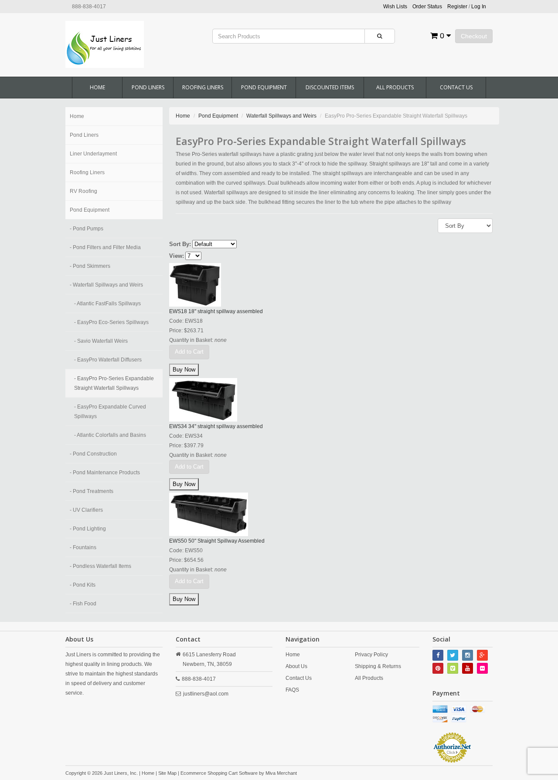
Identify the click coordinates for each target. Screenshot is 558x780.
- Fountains (83, 547)
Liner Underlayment (93, 154)
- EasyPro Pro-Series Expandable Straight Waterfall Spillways (114, 383)
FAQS (292, 690)
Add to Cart (189, 351)
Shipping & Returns (378, 666)
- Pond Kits (82, 585)
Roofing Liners (202, 87)
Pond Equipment (264, 87)
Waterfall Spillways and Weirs (281, 116)
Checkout (474, 36)
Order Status (427, 6)
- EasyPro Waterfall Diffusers (108, 360)
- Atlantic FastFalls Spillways (107, 304)
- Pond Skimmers (90, 266)
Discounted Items (330, 87)
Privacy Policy (371, 655)
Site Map (167, 773)
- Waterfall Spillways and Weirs (106, 285)
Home (97, 87)
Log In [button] (478, 6)
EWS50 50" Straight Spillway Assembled (217, 541)
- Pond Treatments (91, 491)
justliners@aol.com (205, 694)
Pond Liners (148, 87)
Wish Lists (395, 6)
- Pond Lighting (88, 529)
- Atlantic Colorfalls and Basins (110, 435)
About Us (296, 666)
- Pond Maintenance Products (105, 472)
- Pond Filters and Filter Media (105, 247)
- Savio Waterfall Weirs (101, 341)
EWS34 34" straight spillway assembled (216, 426)
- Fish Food (83, 604)
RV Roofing (83, 191)
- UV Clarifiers (86, 510)
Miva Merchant (281, 773)
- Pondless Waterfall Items (100, 566)
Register (457, 6)
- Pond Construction (93, 454)
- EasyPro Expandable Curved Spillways (110, 411)
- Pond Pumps (86, 229)
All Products (395, 87)
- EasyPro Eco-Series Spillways (111, 322)
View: (176, 256)
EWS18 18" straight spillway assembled (216, 311)
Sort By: (180, 244)
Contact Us (456, 87)
